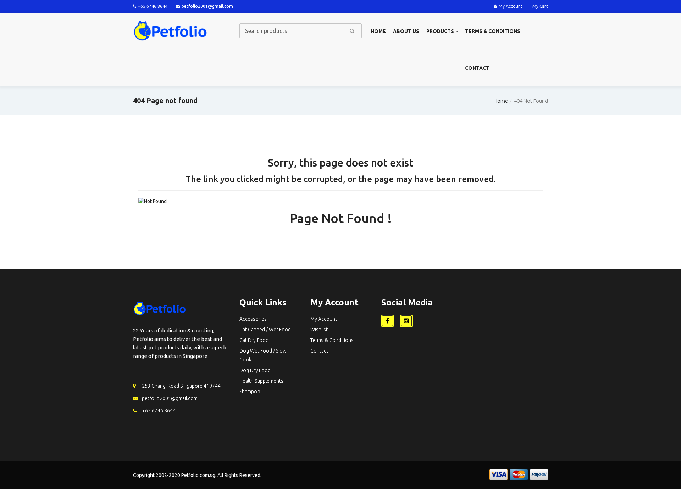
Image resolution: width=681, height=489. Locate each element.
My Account (510, 6)
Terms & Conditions (492, 31)
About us (406, 31)
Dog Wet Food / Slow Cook (263, 355)
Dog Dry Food (255, 370)
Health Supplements (261, 381)
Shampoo (249, 391)
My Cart (540, 6)
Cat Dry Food (253, 340)
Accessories (253, 319)
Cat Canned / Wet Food (265, 329)
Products (440, 31)
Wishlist (319, 329)
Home (378, 31)
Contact (477, 68)
